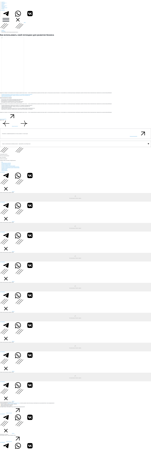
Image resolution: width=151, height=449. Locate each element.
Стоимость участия (4, 7)
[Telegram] (6, 16)
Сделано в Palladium (5, 170)
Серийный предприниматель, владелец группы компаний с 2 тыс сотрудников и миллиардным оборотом (17, 94)
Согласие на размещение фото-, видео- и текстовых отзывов (10, 167)
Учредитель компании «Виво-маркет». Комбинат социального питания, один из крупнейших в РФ (16, 95)
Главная (3, 30)
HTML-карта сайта (4, 169)
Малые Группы (4, 5)
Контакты (3, 8)
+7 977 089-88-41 (2, 10)
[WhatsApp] (18, 16)
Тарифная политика (4, 168)
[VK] (30, 16)
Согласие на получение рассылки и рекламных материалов (10, 166)
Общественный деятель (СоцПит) (6, 96)
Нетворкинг (3, 6)
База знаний (3, 31)
